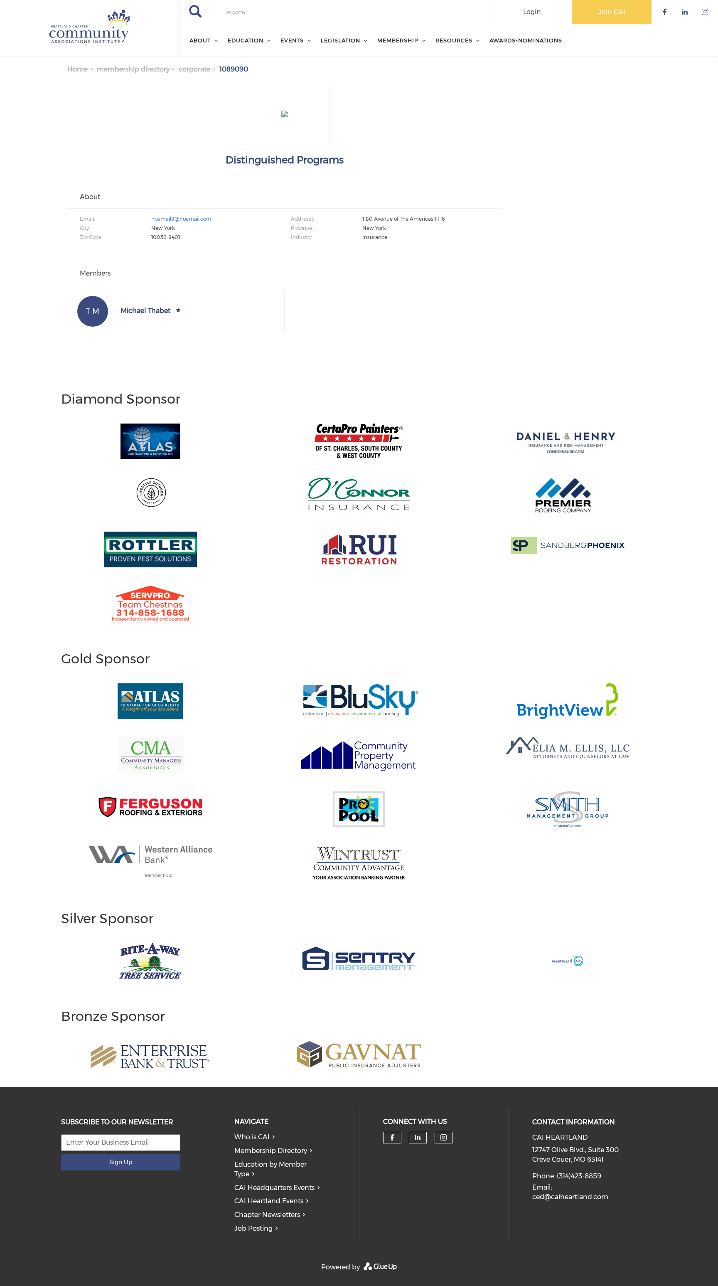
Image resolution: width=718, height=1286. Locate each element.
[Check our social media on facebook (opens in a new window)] (392, 1137)
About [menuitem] (200, 40)
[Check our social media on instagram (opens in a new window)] (443, 1137)
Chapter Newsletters (267, 1215)
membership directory (133, 69)
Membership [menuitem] (397, 40)
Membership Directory (270, 1151)
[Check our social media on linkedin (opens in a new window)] (418, 1137)
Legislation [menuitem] (340, 40)
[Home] (89, 28)
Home (77, 69)
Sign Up (120, 1162)
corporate (194, 69)
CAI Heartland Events (268, 1201)
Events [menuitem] (292, 40)
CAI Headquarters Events (274, 1188)
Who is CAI (252, 1137)
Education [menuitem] (245, 40)
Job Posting (253, 1228)
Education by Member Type (270, 1169)
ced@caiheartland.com (570, 1197)
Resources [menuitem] (453, 40)
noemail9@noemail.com (181, 219)
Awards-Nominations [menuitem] (525, 40)
